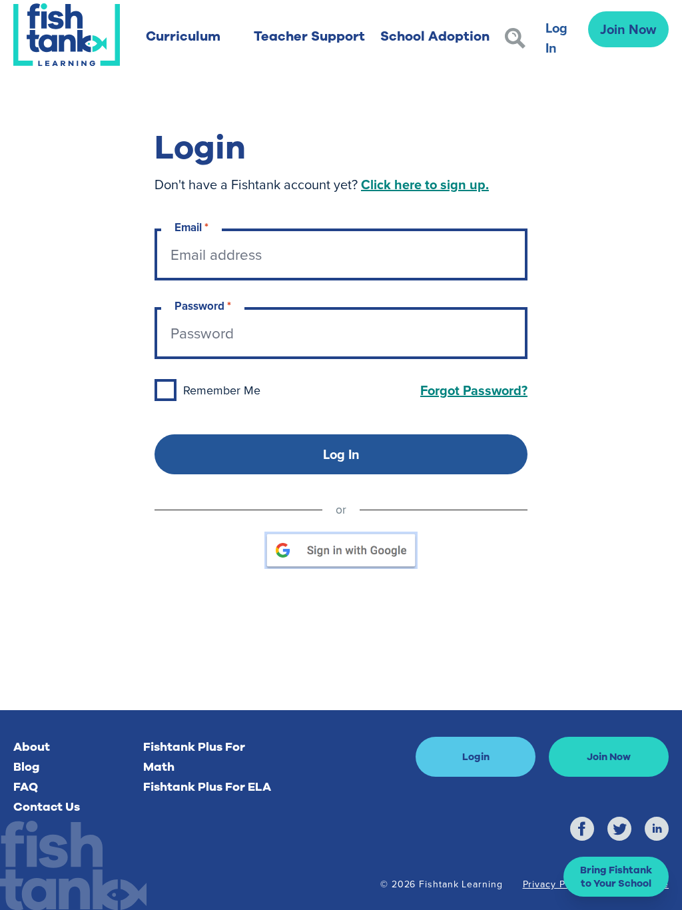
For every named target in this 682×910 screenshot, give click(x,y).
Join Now (628, 29)
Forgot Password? (473, 390)
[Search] (515, 38)
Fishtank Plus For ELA (207, 787)
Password (202, 306)
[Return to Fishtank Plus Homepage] (66, 34)
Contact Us (46, 807)
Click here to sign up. (425, 184)
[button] (616, 877)
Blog (26, 767)
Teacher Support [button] (309, 36)
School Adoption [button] (435, 36)
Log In (556, 37)
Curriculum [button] (183, 36)
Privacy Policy (555, 884)
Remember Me (221, 390)
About (31, 747)
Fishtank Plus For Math (194, 757)
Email (191, 227)
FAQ (25, 787)
